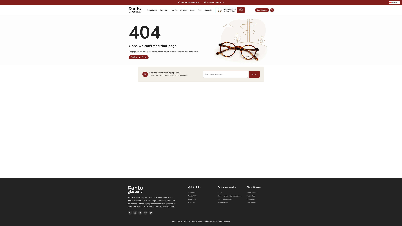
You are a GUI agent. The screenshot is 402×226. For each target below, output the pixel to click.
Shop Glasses (152, 10)
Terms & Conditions (225, 199)
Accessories (251, 203)
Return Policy (223, 203)
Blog (199, 10)
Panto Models (252, 192)
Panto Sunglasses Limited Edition (229, 10)
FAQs (220, 192)
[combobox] (225, 74)
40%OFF (241, 10)
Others (192, 10)
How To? (174, 10)
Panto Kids (251, 196)
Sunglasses (164, 10)
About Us (183, 10)
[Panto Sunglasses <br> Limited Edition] (219, 10)
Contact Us (208, 10)
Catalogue (192, 199)
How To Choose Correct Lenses (229, 196)
